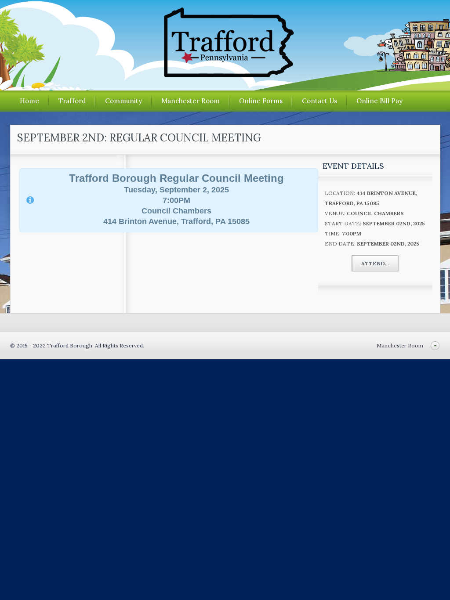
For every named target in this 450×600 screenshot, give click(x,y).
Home (29, 101)
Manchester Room (190, 101)
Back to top (435, 345)
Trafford (72, 101)
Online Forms (261, 101)
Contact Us (319, 101)
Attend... (375, 263)
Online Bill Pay (379, 101)
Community (123, 101)
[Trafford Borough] (225, 74)
